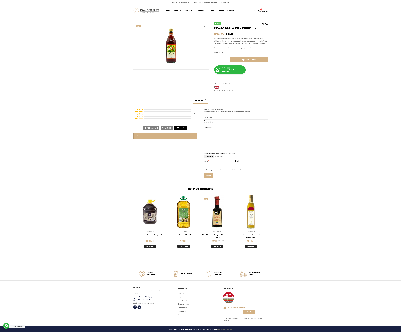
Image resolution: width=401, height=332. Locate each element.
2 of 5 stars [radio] (206, 122)
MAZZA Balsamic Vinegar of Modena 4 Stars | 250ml (217, 236)
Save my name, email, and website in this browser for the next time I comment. (232, 170)
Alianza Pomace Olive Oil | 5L (184, 235)
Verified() (167, 128)
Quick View (149, 213)
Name (206, 161)
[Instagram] (139, 307)
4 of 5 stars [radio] (210, 122)
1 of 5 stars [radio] (204, 122)
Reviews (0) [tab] (200, 100)
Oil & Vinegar (225, 83)
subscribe (249, 312)
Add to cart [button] (150, 246)
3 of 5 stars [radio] (208, 122)
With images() (152, 128)
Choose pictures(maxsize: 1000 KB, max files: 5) (219, 153)
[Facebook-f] (135, 307)
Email (237, 161)
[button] (204, 27)
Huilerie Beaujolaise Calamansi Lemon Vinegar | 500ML (251, 236)
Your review (208, 127)
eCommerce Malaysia (224, 329)
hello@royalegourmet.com (146, 303)
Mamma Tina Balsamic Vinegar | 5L (150, 235)
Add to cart (251, 60)
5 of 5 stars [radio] (212, 122)
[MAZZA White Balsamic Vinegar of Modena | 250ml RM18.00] (260, 24)
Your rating (208, 121)
